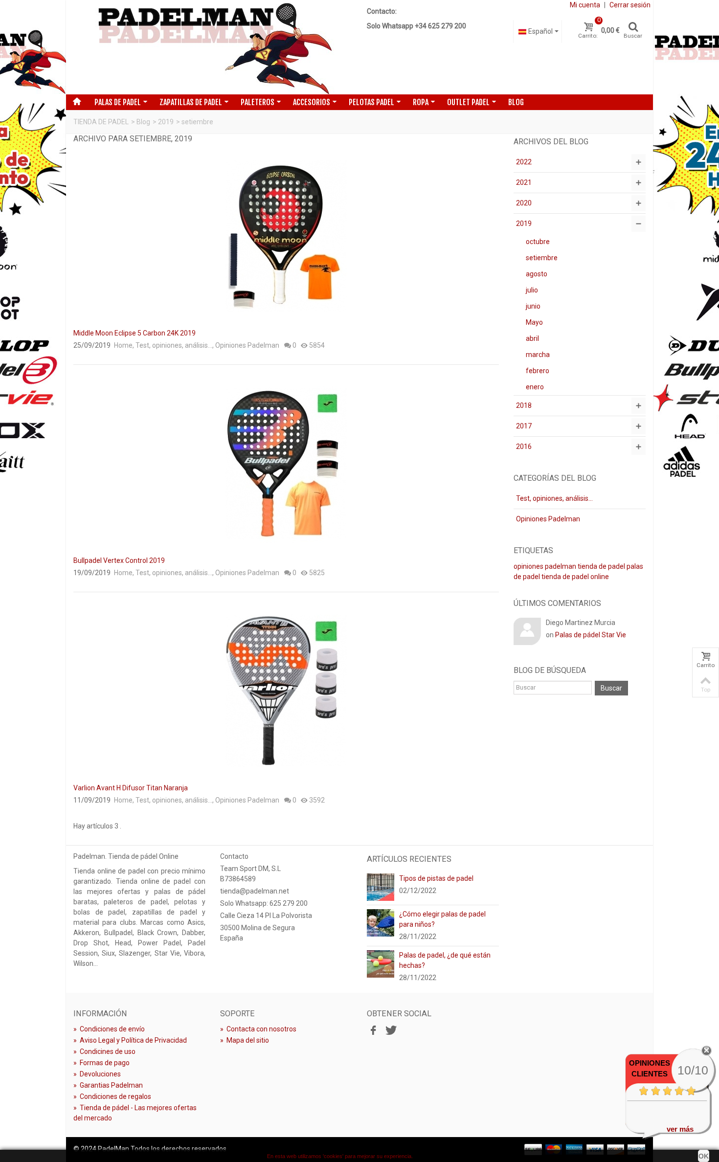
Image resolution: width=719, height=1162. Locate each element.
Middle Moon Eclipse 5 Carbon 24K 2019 (134, 333)
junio (533, 306)
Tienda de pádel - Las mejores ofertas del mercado (135, 1113)
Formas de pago (101, 1063)
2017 (524, 426)
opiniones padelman (545, 566)
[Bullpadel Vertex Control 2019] (286, 463)
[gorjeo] (389, 1030)
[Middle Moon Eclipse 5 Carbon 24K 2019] (286, 236)
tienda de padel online (575, 577)
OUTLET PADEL (468, 102)
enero (535, 387)
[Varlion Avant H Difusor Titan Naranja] (286, 690)
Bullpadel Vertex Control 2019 (119, 560)
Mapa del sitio (244, 1040)
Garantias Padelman (108, 1085)
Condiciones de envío (109, 1029)
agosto (536, 274)
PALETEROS (257, 102)
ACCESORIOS (311, 102)
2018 (524, 405)
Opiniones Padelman (247, 345)
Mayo (534, 322)
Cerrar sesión (630, 5)
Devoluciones (97, 1074)
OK (703, 1156)
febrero (537, 371)
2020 (524, 203)
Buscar (611, 688)
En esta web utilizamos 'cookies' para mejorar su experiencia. (340, 1156)
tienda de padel (601, 566)
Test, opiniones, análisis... (173, 345)
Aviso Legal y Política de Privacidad (130, 1040)
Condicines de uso (104, 1051)
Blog (516, 102)
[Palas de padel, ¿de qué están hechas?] (380, 963)
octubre (538, 242)
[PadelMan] (213, 47)
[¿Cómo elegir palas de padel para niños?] (380, 922)
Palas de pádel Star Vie (590, 635)
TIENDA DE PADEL (101, 122)
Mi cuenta (585, 5)
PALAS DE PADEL (117, 102)
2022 (524, 162)
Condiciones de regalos (112, 1096)
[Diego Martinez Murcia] (527, 631)
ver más (680, 1129)
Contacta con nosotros (258, 1029)
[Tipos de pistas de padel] (380, 887)
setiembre (542, 258)
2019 (166, 122)
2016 (524, 446)
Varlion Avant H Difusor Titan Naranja (130, 788)
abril (532, 338)
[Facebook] (373, 1030)
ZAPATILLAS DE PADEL (190, 102)
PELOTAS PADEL (371, 102)
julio (532, 290)
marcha (538, 354)
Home (123, 345)
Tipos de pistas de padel (436, 878)
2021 (524, 182)
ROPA (420, 102)
